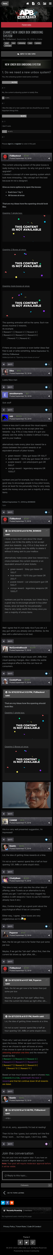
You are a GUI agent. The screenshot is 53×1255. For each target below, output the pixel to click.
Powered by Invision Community (26, 1251)
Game (39, 39)
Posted (20, 158)
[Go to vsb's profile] (5, 417)
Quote (10, 364)
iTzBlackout (11, 39)
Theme (26, 1237)
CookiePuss (15, 680)
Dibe (11, 370)
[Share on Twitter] (3, 1203)
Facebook (20, 1242)
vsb (11, 416)
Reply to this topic (28, 54)
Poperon (13, 932)
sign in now (15, 1160)
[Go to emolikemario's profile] (5, 395)
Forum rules (26, 25)
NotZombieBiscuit (18, 647)
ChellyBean (14, 878)
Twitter (26, 1242)
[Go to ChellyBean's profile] (5, 879)
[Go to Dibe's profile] (5, 372)
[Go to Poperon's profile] (5, 934)
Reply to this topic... (17, 1175)
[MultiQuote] (4, 364)
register (18, 144)
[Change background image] (44, 3)
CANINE (13, 820)
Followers (24, 1185)
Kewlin (12, 846)
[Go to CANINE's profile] (5, 821)
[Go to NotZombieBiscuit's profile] (5, 649)
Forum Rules (21, 1226)
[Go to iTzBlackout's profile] (5, 157)
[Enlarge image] (26, 228)
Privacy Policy (9, 1226)
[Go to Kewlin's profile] (5, 847)
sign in (10, 144)
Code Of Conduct (34, 1226)
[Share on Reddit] (12, 1203)
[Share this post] (49, 158)
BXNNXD (37, 531)
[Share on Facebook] (7, 1203)
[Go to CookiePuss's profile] (5, 681)
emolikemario (16, 393)
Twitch (32, 1242)
